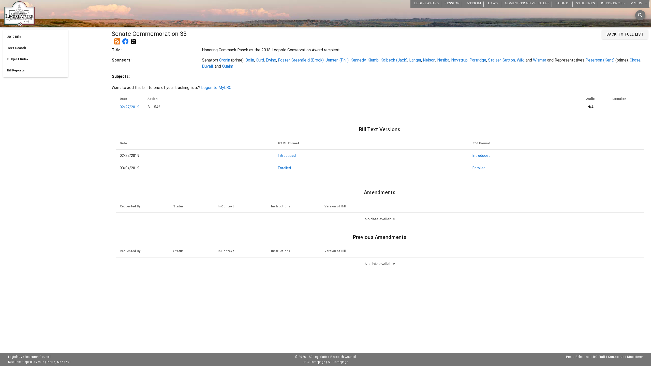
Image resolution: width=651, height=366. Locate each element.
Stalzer (494, 60)
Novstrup (459, 60)
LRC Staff (598, 357)
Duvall (207, 66)
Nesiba (443, 60)
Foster (284, 60)
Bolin (249, 60)
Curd (260, 60)
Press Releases (577, 357)
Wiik (520, 60)
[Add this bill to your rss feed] (117, 39)
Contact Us (616, 357)
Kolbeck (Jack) (393, 60)
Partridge (477, 60)
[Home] (19, 24)
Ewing (271, 60)
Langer (415, 60)
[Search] (640, 15)
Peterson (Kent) (599, 60)
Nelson (429, 60)
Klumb (373, 60)
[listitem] (35, 37)
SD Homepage (338, 362)
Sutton (508, 60)
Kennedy (358, 60)
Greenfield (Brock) (307, 60)
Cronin (224, 60)
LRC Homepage (314, 362)
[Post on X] (133, 39)
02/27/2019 (129, 107)
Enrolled (284, 168)
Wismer (539, 60)
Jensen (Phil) (337, 60)
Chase (635, 60)
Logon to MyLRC (216, 87)
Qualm (227, 66)
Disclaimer (635, 357)
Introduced (287, 156)
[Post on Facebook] (125, 39)
